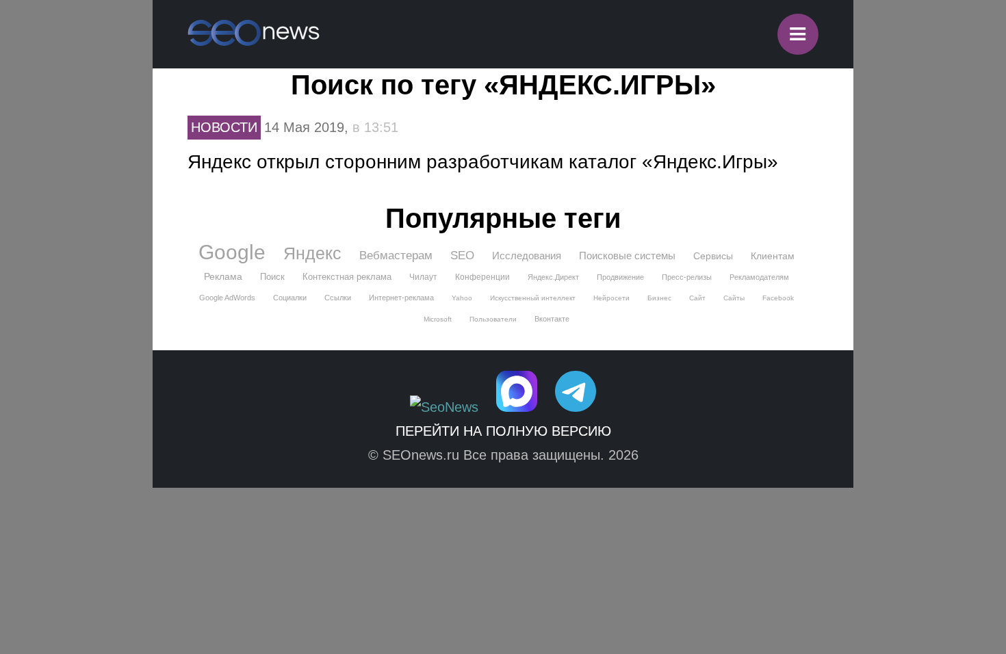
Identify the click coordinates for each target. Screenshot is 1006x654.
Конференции (482, 277)
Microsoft (438, 319)
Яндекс (312, 253)
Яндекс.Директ (553, 277)
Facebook (778, 298)
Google (232, 252)
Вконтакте (551, 319)
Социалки (290, 297)
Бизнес (659, 298)
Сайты (734, 298)
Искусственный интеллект (533, 298)
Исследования (526, 255)
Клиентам (773, 255)
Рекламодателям (759, 277)
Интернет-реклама (401, 297)
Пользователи (493, 319)
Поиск (272, 277)
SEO (462, 255)
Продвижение (620, 277)
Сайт (697, 298)
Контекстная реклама (346, 277)
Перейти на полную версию (503, 431)
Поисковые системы (627, 255)
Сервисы (713, 255)
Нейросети (611, 298)
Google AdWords (227, 297)
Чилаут (423, 277)
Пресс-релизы (687, 277)
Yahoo (462, 298)
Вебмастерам (396, 255)
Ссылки (337, 297)
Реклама (223, 276)
